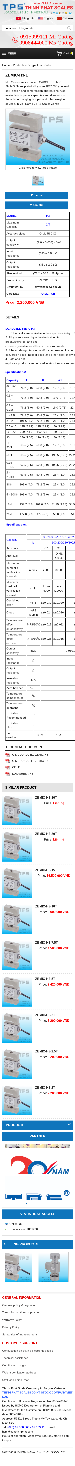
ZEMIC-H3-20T (46, 834)
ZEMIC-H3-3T (45, 1015)
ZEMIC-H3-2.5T (46, 1051)
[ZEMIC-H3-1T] (38, 137)
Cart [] (68, 53)
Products (18, 65)
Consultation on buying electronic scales (27, 1350)
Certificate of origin (14, 1365)
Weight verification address (19, 1372)
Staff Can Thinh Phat (15, 1379)
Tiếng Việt (28, 18)
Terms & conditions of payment (21, 1312)
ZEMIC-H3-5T (45, 979)
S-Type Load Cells (39, 65)
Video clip (37, 204)
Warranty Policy (12, 1319)
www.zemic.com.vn (48, 286)
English (48, 18)
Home (6, 65)
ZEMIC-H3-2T (45, 1087)
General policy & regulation (19, 1305)
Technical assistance (15, 1357)
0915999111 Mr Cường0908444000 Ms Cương (46, 39)
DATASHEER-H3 (22, 773)
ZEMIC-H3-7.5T (46, 942)
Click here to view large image (38, 167)
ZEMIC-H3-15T (46, 870)
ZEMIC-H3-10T (46, 906)
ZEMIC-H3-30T (46, 797)
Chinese (67, 18)
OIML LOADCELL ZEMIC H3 (30, 754)
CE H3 (16, 767)
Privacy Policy (11, 1327)
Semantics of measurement (19, 1334)
